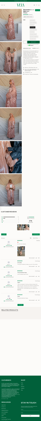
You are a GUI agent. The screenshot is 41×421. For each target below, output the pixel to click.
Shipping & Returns (5, 410)
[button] (28, 14)
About (22, 384)
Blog (22, 390)
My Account (4, 408)
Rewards (22, 386)
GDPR (3, 415)
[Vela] (20, 5)
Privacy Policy (4, 417)
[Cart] (39, 5)
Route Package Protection (6, 419)
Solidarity (22, 388)
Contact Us (4, 406)
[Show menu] (2, 5)
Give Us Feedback (5, 412)
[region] (23, 227)
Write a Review (37, 234)
